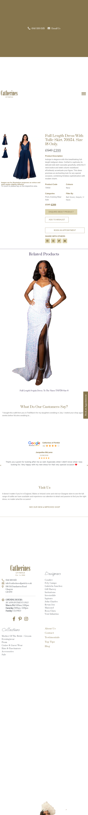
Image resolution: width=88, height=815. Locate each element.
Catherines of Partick (51, 443)
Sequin (79, 197)
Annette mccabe (44, 452)
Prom (47, 197)
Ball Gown (70, 197)
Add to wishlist (57, 220)
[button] (47, 241)
